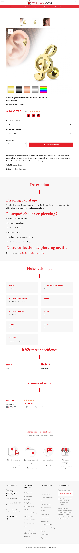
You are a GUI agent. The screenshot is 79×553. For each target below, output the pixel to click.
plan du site (52, 547)
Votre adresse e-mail (64, 490)
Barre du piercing (13, 129)
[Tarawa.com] (39, 2)
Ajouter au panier (51, 144)
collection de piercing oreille (31, 253)
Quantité (10, 141)
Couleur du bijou (13, 121)
